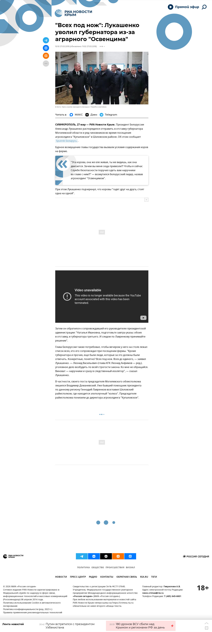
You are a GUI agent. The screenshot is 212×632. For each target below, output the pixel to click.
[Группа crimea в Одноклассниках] (118, 556)
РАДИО (93, 577)
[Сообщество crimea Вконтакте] (94, 556)
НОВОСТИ (61, 577)
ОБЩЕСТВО (97, 567)
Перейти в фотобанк (98, 107)
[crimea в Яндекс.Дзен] (106, 556)
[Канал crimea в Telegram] (82, 556)
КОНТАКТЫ (106, 577)
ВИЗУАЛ (130, 567)
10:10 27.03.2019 (62, 46)
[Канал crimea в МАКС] (130, 556)
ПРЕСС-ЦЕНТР (78, 577)
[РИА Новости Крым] (73, 13)
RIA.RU (144, 577)
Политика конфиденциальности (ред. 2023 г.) (27, 609)
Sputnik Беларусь (66, 141)
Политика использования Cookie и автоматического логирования (32, 604)
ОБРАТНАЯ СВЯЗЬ (126, 577)
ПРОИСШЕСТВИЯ (115, 567)
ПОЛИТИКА (83, 567)
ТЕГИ (154, 577)
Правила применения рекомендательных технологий (32, 613)
